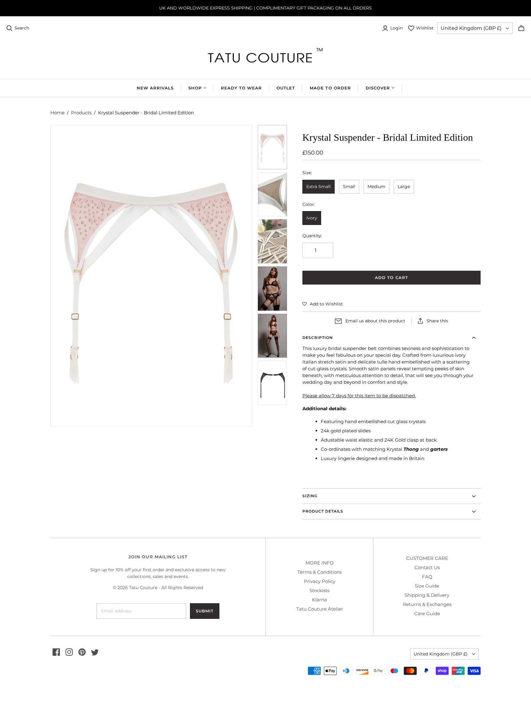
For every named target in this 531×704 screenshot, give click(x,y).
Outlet (286, 87)
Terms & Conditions (319, 572)
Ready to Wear (241, 87)
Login (396, 28)
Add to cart (391, 277)
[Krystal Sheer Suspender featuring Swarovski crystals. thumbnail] (272, 241)
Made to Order (330, 87)
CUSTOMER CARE (427, 558)
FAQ (427, 577)
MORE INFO (319, 563)
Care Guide (427, 613)
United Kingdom (471, 28)
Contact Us (427, 567)
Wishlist (425, 28)
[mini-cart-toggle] (521, 28)
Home (57, 113)
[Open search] (9, 28)
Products (81, 113)
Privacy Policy (319, 581)
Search (21, 28)
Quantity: (312, 235)
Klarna (319, 600)
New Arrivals (155, 87)
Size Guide (427, 586)
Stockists (319, 590)
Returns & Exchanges (427, 604)
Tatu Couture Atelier (319, 609)
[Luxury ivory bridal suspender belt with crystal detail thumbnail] (272, 194)
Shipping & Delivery (427, 595)
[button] (322, 304)
